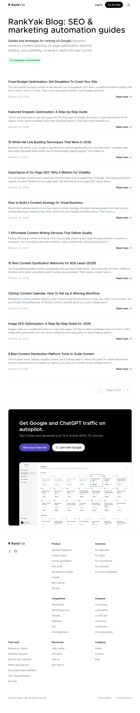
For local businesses (106, 571)
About (98, 648)
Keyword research (62, 549)
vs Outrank (101, 604)
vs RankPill (101, 610)
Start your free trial (35, 447)
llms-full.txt (58, 664)
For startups (101, 566)
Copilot (56, 577)
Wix (54, 626)
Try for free (114, 4)
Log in (98, 4)
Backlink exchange (62, 571)
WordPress (58, 604)
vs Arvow (100, 621)
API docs (57, 653)
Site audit (57, 566)
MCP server (58, 582)
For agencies (102, 549)
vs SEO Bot (101, 615)
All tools (12, 681)
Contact (99, 653)
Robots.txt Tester (17, 648)
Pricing (55, 588)
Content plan (59, 555)
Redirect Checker (18, 653)
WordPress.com (60, 610)
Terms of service (124, 698)
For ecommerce (103, 560)
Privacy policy (104, 698)
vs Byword (101, 626)
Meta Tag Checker (18, 664)
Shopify (56, 615)
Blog (97, 659)
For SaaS (100, 555)
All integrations (60, 631)
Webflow (56, 621)
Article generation (62, 560)
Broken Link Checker (19, 659)
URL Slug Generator (19, 675)
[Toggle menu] (129, 5)
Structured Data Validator (22, 670)
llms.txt (56, 659)
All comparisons (104, 631)
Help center (58, 648)
